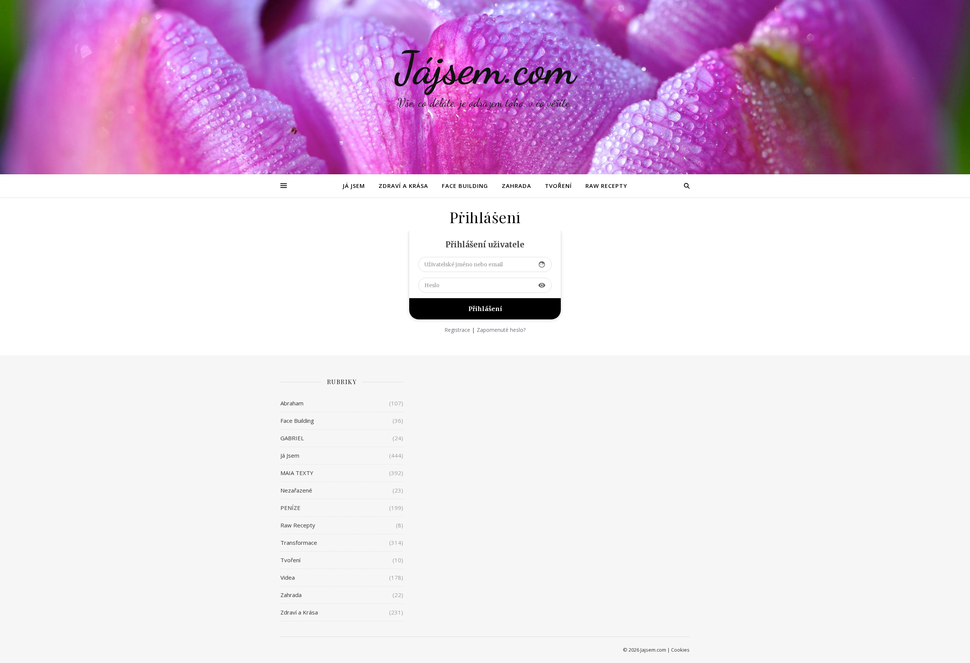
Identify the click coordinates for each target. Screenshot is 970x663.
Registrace (457, 329)
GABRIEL (292, 438)
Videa (287, 577)
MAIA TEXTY (296, 473)
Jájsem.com (485, 68)
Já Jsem (354, 185)
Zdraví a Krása (403, 185)
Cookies (680, 649)
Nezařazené (296, 490)
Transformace (298, 542)
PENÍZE (290, 507)
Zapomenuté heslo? (501, 329)
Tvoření (558, 185)
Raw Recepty (606, 185)
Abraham (292, 403)
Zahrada (516, 185)
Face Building (465, 185)
